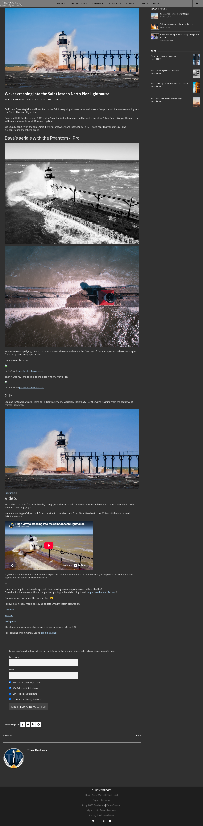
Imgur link (11, 493)
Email (11, 669)
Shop (60, 3)
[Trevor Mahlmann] (11, 3)
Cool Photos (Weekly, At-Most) (27, 699)
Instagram (10, 621)
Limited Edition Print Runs (24, 693)
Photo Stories (54, 99)
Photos (96, 3)
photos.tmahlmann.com (31, 371)
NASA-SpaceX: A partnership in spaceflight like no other (179, 35)
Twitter (9, 615)
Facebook (10, 609)
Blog (43, 99)
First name (14, 657)
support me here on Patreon (101, 592)
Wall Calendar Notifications (25, 688)
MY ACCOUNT (149, 3)
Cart (116, 795)
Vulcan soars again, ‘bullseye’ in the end (176, 24)
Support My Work (101, 800)
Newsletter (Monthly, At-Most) (27, 682)
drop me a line (48, 633)
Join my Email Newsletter (101, 815)
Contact (131, 3)
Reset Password (108, 810)
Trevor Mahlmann (15, 99)
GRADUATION (77, 3)
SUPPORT (113, 3)
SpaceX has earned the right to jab (174, 13)
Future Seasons (114, 805)
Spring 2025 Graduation (93, 805)
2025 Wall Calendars (102, 795)
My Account (92, 810)
